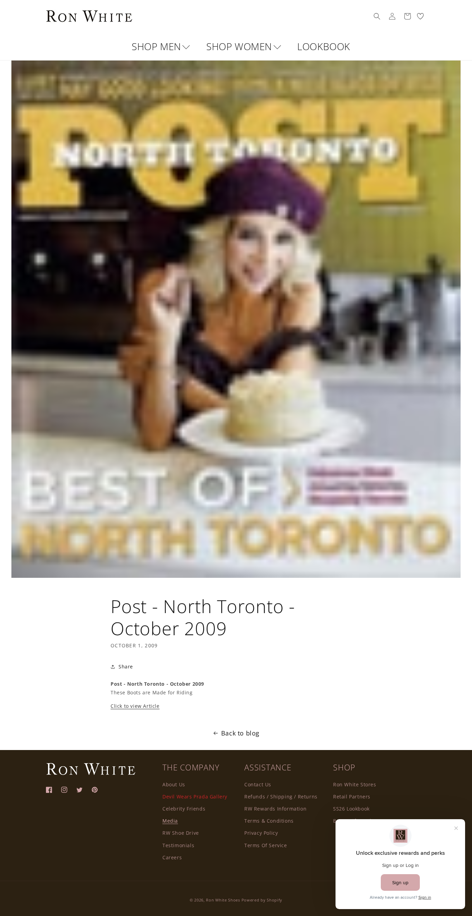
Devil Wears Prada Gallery (194, 796)
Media (170, 820)
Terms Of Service (265, 845)
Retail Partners (351, 796)
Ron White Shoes (223, 900)
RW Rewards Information (275, 808)
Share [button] (126, 666)
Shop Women (240, 46)
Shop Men (157, 46)
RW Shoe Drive (180, 833)
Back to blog (240, 733)
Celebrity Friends (183, 808)
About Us (173, 784)
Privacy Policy (261, 833)
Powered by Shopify (262, 900)
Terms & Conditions (269, 820)
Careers (172, 857)
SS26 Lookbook (351, 808)
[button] (377, 16)
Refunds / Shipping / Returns (281, 796)
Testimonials (178, 845)
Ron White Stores (354, 784)
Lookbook (323, 46)
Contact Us (257, 784)
